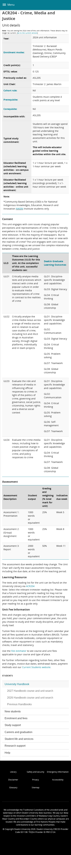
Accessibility (57, 779)
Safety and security (35, 771)
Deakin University (65, 5)
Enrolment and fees (16, 718)
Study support (13, 725)
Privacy (35, 779)
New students (13, 711)
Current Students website (36, 667)
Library (13, 771)
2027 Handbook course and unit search (30, 690)
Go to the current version (27, 33)
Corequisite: (10, 109)
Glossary (13, 787)
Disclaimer (13, 779)
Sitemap (35, 787)
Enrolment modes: (14, 52)
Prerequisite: (10, 99)
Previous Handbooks (19, 704)
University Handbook (17, 684)
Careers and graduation (18, 732)
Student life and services (19, 738)
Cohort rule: (10, 90)
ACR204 (30, 586)
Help (7, 752)
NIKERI (19, 208)
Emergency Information (58, 771)
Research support (15, 745)
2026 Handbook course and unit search (30, 697)
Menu (11, 4)
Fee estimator (18, 650)
